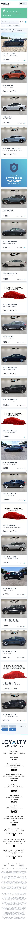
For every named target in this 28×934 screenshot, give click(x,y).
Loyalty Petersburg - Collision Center (14, 850)
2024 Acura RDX (8, 54)
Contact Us (5, 865)
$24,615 (5, 247)
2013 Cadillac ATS (9, 683)
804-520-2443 (18, 843)
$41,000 (5, 59)
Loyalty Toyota (14, 751)
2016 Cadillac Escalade (10, 620)
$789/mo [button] (20, 279)
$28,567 (5, 625)
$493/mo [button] (20, 594)
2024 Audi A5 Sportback (11, 148)
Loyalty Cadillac (14, 806)
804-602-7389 (14, 778)
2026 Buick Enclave (9, 399)
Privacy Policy (12, 865)
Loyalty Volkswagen (14, 785)
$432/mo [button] (20, 248)
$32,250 (5, 468)
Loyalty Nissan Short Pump (14, 774)
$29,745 (5, 342)
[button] (14, 35)
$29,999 (5, 436)
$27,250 (5, 720)
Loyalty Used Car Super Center (14, 816)
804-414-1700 (14, 768)
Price (3, 25)
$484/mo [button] (20, 720)
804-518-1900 (14, 822)
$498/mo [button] (20, 500)
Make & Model (10, 25)
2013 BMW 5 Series (9, 305)
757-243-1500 (14, 799)
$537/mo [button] (20, 437)
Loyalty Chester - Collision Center (14, 839)
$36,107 (5, 562)
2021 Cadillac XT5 (9, 588)
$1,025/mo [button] (20, 216)
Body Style (17, 25)
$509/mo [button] (20, 626)
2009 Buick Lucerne (9, 525)
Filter (24, 22)
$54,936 (5, 216)
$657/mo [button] (20, 563)
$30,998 (5, 657)
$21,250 (5, 122)
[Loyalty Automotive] (6, 4)
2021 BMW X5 (7, 336)
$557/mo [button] (20, 657)
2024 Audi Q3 (7, 85)
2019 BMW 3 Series (9, 242)
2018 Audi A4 (7, 117)
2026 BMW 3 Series (9, 273)
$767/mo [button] (20, 405)
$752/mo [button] (20, 60)
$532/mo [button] (20, 342)
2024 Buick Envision (9, 431)
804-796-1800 (14, 757)
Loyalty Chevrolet (14, 795)
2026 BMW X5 (7, 210)
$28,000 (5, 499)
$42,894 (5, 279)
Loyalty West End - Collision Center (14, 829)
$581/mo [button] (20, 468)
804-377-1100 (18, 833)
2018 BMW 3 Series (9, 368)
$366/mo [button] (20, 123)
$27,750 (5, 594)
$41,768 (5, 405)
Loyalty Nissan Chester (14, 764)
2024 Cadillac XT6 (9, 557)
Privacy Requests (21, 865)
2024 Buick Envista (9, 462)
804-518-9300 (14, 789)
